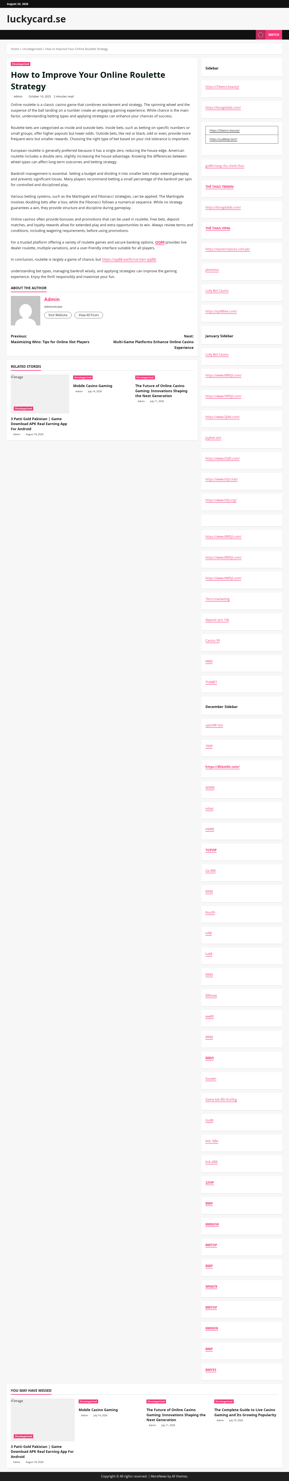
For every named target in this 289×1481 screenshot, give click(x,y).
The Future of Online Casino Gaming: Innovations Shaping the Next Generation (161, 390)
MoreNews (159, 1476)
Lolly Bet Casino (217, 290)
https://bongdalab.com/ (223, 107)
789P (209, 746)
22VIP (209, 1182)
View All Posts (89, 315)
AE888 (209, 787)
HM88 (209, 829)
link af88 (211, 1162)
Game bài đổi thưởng (221, 1099)
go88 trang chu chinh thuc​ (224, 166)
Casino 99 (212, 640)
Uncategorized (20, 64)
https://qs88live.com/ (221, 311)
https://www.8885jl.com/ (223, 375)
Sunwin (210, 1078)
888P (209, 1203)
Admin (18, 96)
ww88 (209, 1016)
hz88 (208, 954)
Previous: (50, 339)
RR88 (209, 891)
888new (211, 995)
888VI (209, 1058)
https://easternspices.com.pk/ (227, 249)
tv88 (208, 933)
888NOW (212, 1224)
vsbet (209, 808)
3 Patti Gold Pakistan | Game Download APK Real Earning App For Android (39, 423)
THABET (211, 682)
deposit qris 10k (217, 620)
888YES (210, 1370)
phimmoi (212, 270)
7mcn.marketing (217, 599)
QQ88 (160, 242)
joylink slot (213, 438)
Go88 (209, 1120)
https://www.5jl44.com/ (222, 417)
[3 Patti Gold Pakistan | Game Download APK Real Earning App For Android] (40, 393)
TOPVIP (211, 850)
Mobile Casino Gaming (92, 385)
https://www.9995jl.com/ (223, 396)
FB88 (209, 661)
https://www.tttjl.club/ (221, 479)
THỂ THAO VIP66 (217, 228)
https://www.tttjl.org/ (221, 500)
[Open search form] (251, 35)
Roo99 (210, 912)
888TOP (211, 1245)
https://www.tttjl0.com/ (222, 458)
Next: (153, 342)
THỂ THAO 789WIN (219, 186)
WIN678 (211, 1286)
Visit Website (57, 315)
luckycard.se (36, 18)
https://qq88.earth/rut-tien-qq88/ (129, 259)
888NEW (211, 1328)
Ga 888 (210, 870)
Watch (273, 34)
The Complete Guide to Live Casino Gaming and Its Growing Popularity (245, 1412)
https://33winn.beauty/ (222, 86)
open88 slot (214, 725)
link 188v (211, 1141)
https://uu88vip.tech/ (223, 139)
